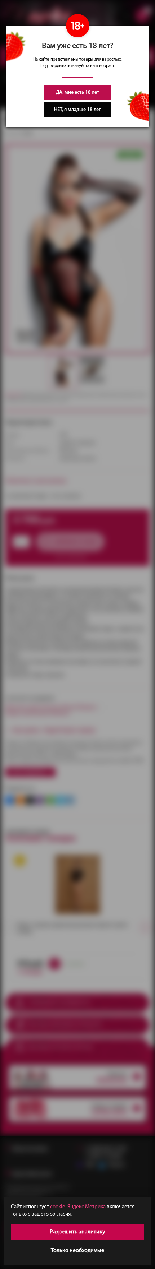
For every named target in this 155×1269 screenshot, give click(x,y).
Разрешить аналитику (77, 1232)
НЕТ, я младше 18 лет (77, 109)
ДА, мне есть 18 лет (77, 92)
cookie (57, 1207)
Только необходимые (77, 1251)
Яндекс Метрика (86, 1207)
